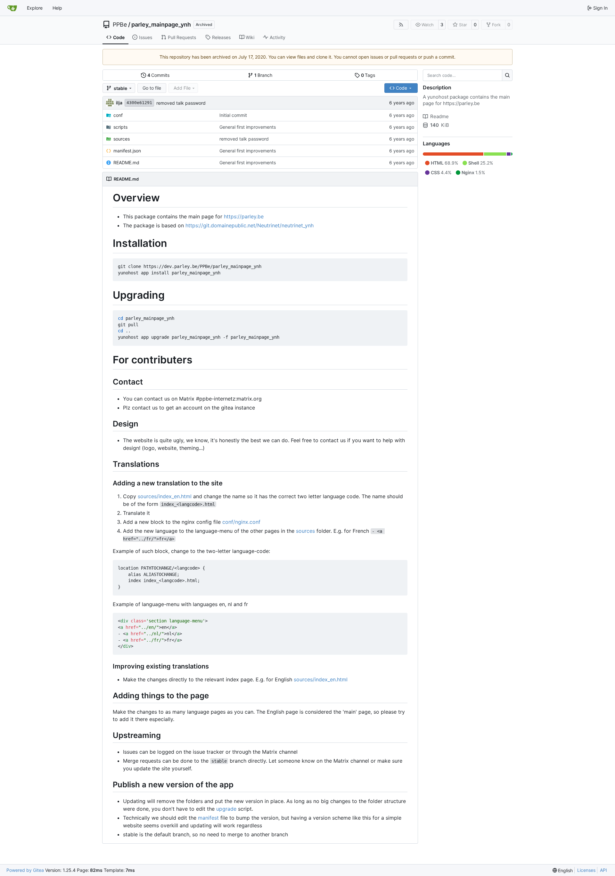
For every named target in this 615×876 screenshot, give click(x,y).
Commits (158, 75)
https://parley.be (244, 216)
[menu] (563, 870)
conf (118, 115)
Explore (35, 8)
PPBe (120, 24)
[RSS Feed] (401, 24)
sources (121, 139)
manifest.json (127, 150)
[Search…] (507, 75)
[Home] (12, 8)
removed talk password (181, 103)
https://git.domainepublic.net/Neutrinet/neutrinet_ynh (249, 225)
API (603, 870)
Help (57, 8)
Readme (439, 116)
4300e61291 (139, 102)
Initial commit (233, 115)
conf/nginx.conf (241, 522)
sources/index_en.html (165, 496)
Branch (263, 75)
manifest (208, 818)
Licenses (586, 870)
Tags (368, 75)
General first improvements (247, 127)
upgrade (226, 809)
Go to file (152, 88)
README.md (126, 162)
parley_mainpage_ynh (161, 24)
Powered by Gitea (25, 870)
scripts (120, 127)
